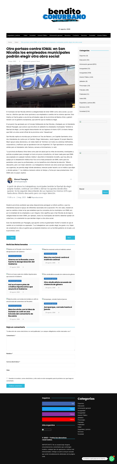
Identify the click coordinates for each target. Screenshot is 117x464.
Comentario (10, 335)
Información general (55, 35)
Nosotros (68, 35)
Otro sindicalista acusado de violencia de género (57, 283)
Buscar (82, 189)
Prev (12, 238)
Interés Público (42, 35)
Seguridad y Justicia (13, 35)
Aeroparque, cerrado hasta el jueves (58, 308)
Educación (83, 60)
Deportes (83, 56)
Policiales (83, 90)
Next (69, 238)
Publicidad (83, 94)
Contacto (76, 35)
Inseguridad (83, 68)
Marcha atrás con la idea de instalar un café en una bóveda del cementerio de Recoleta (21, 312)
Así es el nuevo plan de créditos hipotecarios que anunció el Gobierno (20, 286)
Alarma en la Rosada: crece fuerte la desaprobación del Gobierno (21, 261)
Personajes (83, 85)
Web (8, 370)
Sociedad (32, 35)
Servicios (84, 35)
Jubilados (82, 81)
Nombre (9, 353)
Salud (25, 35)
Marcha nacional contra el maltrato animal (56, 258)
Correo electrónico (13, 362)
